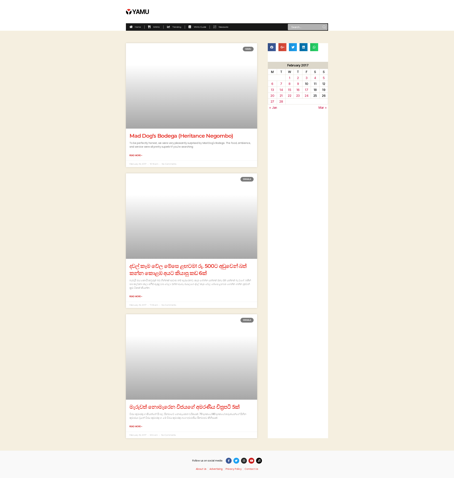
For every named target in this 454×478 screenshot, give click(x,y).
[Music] (259, 461)
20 (272, 96)
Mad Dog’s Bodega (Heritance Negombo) (181, 136)
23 (298, 96)
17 (306, 90)
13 (272, 90)
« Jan (273, 107)
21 (281, 96)
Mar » (323, 107)
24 (306, 96)
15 (289, 90)
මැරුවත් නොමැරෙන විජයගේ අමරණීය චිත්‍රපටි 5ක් (184, 407)
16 (298, 90)
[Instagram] (244, 461)
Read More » (135, 155)
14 (281, 90)
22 (289, 96)
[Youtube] (251, 461)
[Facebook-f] (229, 461)
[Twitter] (236, 461)
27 (272, 101)
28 (281, 101)
